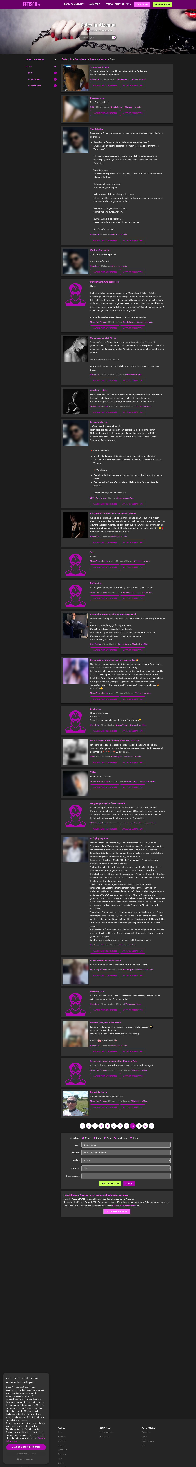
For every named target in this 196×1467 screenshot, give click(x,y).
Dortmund (62, 1454)
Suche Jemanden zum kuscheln (105, 960)
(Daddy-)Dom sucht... (100, 250)
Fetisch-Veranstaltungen (124, 1205)
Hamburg (62, 1436)
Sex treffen (95, 709)
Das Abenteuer (97, 98)
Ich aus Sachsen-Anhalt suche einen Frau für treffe (114, 740)
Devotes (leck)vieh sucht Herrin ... (106, 1022)
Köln (60, 1459)
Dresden (61, 1463)
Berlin (60, 1432)
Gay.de (144, 1436)
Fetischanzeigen (106, 1432)
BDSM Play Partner (98, 322)
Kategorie (75, 1168)
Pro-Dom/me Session (99, 945)
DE (127, 4)
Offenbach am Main (138, 79)
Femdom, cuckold (98, 390)
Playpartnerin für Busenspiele (104, 282)
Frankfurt (61, 1445)
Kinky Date (94, 79)
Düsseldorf (62, 1450)
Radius (76, 1160)
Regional (61, 1428)
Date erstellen (110, 1184)
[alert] (26, 1418)
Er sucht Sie (34, 79)
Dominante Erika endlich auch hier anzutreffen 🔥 (114, 660)
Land (77, 1145)
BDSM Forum (105, 1428)
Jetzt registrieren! (117, 1211)
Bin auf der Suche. (99, 1092)
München (62, 1441)
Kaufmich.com (148, 1441)
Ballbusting (95, 583)
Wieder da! (142, 4)
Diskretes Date (97, 991)
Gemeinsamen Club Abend (103, 338)
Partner (145, 1428)
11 (139, 1126)
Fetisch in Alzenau (35, 59)
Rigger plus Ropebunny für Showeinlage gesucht (113, 614)
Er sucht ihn (105, 1436)
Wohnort (75, 1152)
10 (132, 1126)
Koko (144, 1445)
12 (145, 1126)
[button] (26, 1459)
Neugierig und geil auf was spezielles (108, 803)
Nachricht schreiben (105, 85)
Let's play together (99, 838)
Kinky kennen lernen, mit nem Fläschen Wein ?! (113, 513)
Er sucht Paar (34, 85)
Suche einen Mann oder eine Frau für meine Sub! (113, 1061)
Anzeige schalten (132, 85)
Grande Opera (121, 79)
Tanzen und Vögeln (99, 67)
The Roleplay (96, 129)
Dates (29, 66)
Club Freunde (95, 644)
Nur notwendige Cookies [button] (26, 1454)
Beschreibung (73, 1176)
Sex (92, 552)
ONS (30, 73)
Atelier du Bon (128, 592)
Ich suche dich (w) (98, 422)
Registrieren (162, 4)
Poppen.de (146, 1432)
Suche (129, 1184)
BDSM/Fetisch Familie (99, 406)
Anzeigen (75, 1138)
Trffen (93, 772)
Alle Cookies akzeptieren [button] (26, 1447)
